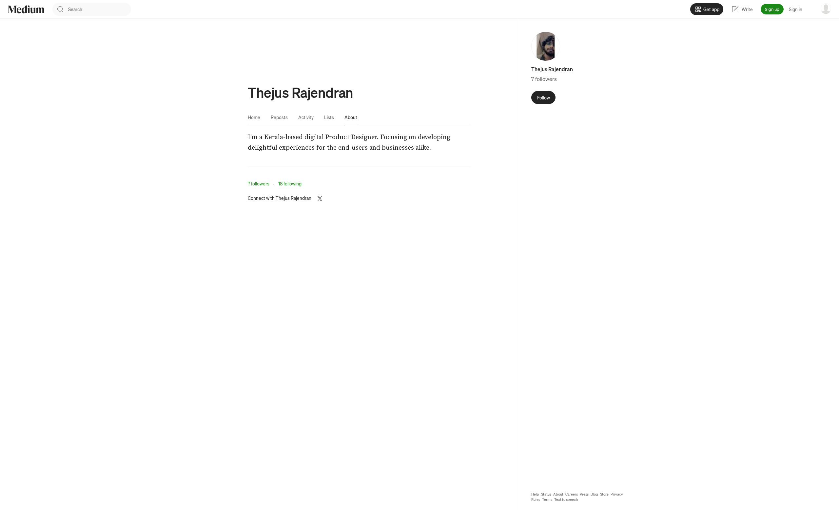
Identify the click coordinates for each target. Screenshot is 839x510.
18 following (290, 183)
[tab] (254, 117)
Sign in (795, 9)
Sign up (772, 9)
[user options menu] (826, 8)
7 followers (258, 183)
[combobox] (99, 9)
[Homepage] (26, 9)
